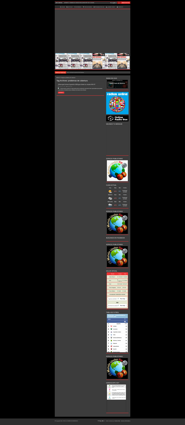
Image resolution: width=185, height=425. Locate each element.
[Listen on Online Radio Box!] (117, 118)
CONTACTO (120, 7)
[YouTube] (113, 3)
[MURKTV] (92, 4)
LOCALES (63, 7)
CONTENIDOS (78, 7)
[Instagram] (111, 3)
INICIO (57, 6)
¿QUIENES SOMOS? (111, 7)
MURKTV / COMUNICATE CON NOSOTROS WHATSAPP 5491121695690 (79, 2)
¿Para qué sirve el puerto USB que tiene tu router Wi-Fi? (76, 84)
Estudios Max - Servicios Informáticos (122, 420)
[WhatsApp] (116, 3)
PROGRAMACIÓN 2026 (99, 7)
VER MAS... (61, 92)
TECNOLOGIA (69, 86)
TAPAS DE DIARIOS (88, 7)
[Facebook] (110, 3)
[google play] (114, 3)
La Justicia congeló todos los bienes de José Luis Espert (78, 72)
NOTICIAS (70, 7)
